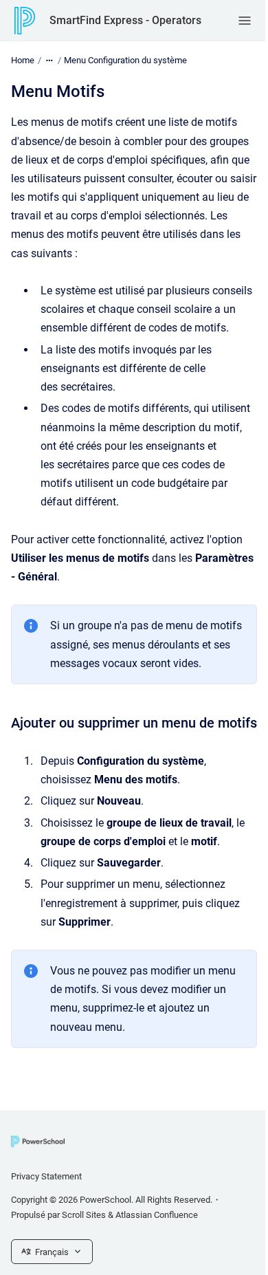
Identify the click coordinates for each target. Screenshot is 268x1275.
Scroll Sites (84, 1215)
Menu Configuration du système (125, 60)
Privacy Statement (46, 1176)
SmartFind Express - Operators (125, 20)
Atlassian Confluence (156, 1215)
